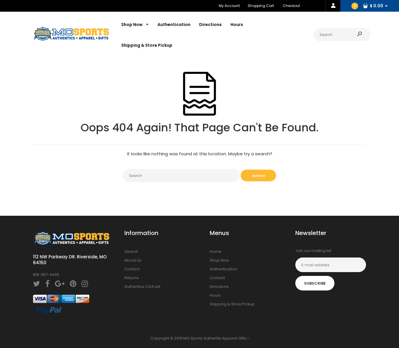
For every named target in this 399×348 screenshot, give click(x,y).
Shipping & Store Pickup (232, 304)
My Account (229, 5)
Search (131, 251)
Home (215, 251)
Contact (132, 269)
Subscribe (315, 283)
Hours (215, 295)
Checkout (291, 5)
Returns (131, 278)
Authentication (223, 269)
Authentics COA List (142, 286)
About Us (132, 260)
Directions (219, 286)
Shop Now (219, 260)
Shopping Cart (261, 5)
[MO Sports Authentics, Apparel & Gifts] (71, 39)
